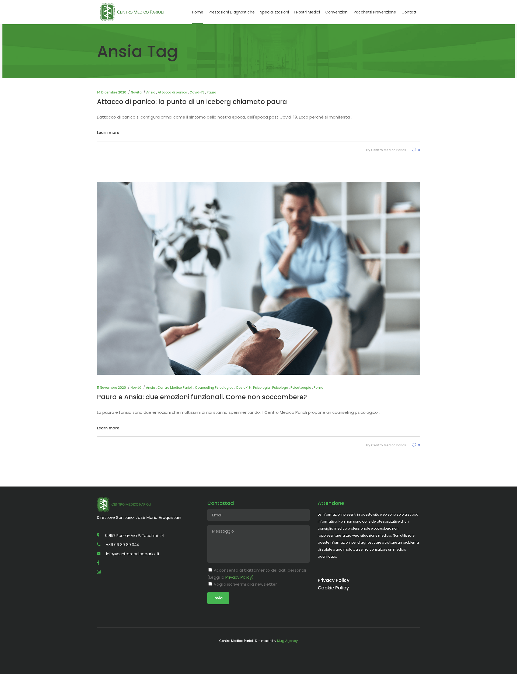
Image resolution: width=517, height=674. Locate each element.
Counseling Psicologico (214, 387)
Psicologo (280, 387)
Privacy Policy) (239, 577)
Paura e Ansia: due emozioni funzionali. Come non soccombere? (202, 396)
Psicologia (261, 387)
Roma (318, 387)
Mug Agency (287, 640)
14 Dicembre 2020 (111, 92)
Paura (211, 92)
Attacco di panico (172, 92)
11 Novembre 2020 (111, 387)
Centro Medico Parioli (388, 150)
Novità (136, 92)
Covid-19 (197, 92)
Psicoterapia (301, 387)
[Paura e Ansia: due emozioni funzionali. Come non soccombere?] (258, 278)
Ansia (150, 92)
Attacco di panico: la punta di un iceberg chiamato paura (192, 101)
